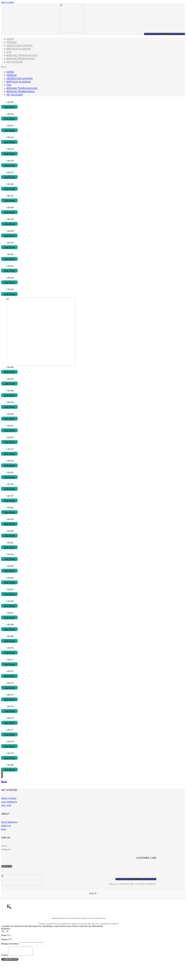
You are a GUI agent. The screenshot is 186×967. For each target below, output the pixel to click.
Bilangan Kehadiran (10, 944)
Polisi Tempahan (9, 822)
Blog (3, 829)
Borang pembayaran (21, 58)
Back (4, 781)
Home (10, 39)
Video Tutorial (8, 798)
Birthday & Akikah (19, 48)
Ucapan (4, 955)
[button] (93, 67)
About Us (6, 825)
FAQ (9, 52)
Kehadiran (5, 928)
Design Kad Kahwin (20, 45)
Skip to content (7, 2)
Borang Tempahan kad (22, 55)
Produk (12, 42)
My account (15, 62)
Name (4, 935)
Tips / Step (6, 805)
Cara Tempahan (9, 802)
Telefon (4, 939)
